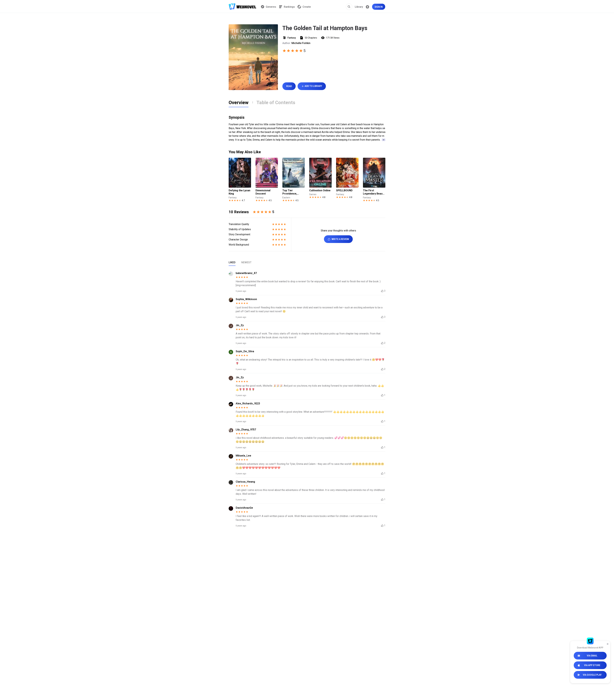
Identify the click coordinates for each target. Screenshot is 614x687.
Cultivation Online (320, 190)
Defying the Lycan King (239, 192)
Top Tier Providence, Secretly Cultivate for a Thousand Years (293, 192)
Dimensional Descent (263, 192)
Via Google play (592, 675)
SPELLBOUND (344, 190)
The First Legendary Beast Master (373, 192)
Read (289, 86)
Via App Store (592, 665)
